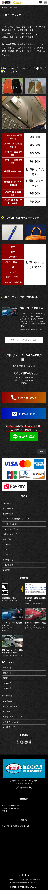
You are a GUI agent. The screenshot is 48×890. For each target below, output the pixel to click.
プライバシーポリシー (32, 879)
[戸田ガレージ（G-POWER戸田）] (11, 2)
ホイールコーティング (11, 529)
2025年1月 (7, 673)
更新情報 (6, 570)
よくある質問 (8, 565)
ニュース (8, 712)
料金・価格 (7, 539)
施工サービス (8, 508)
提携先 (5, 550)
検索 (42, 452)
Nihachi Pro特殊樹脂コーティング (16, 519)
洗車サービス (8, 514)
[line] (26, 742)
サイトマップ (35, 882)
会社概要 (6, 544)
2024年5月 (7, 678)
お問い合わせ (8, 560)
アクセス (6, 555)
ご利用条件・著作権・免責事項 (18, 882)
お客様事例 (9, 701)
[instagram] (22, 742)
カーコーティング (10, 524)
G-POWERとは (9, 503)
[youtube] (30, 742)
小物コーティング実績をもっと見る (24, 340)
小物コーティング (10, 534)
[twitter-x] (17, 742)
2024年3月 (7, 683)
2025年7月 (7, 668)
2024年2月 (7, 688)
